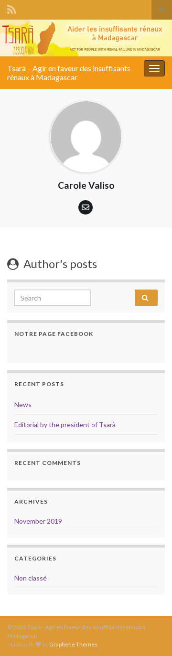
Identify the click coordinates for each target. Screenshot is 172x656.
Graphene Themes (73, 644)
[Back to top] (150, 599)
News (23, 404)
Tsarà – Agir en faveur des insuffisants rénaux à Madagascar (68, 73)
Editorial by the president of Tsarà (65, 424)
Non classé (30, 578)
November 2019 (38, 521)
